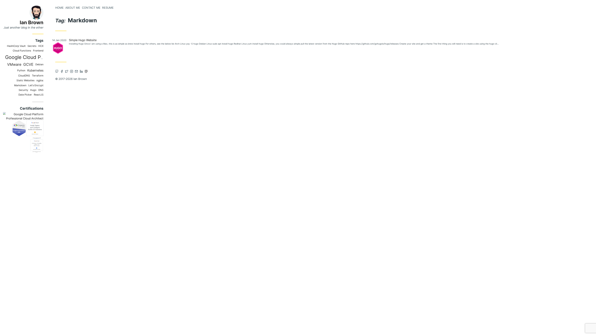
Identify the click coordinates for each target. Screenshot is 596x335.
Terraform (37, 75)
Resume (108, 7)
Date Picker (25, 94)
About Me (72, 7)
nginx (39, 80)
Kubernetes (35, 70)
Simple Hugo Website (83, 40)
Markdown (20, 85)
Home (59, 7)
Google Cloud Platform (31, 57)
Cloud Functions (22, 50)
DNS (40, 90)
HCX (40, 46)
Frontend (38, 50)
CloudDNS (24, 75)
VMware (14, 64)
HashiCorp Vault (16, 46)
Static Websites (25, 80)
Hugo (33, 90)
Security (23, 90)
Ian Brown (31, 22)
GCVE (28, 64)
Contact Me (91, 7)
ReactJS (38, 94)
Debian (39, 64)
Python (21, 70)
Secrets (31, 46)
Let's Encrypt (35, 85)
